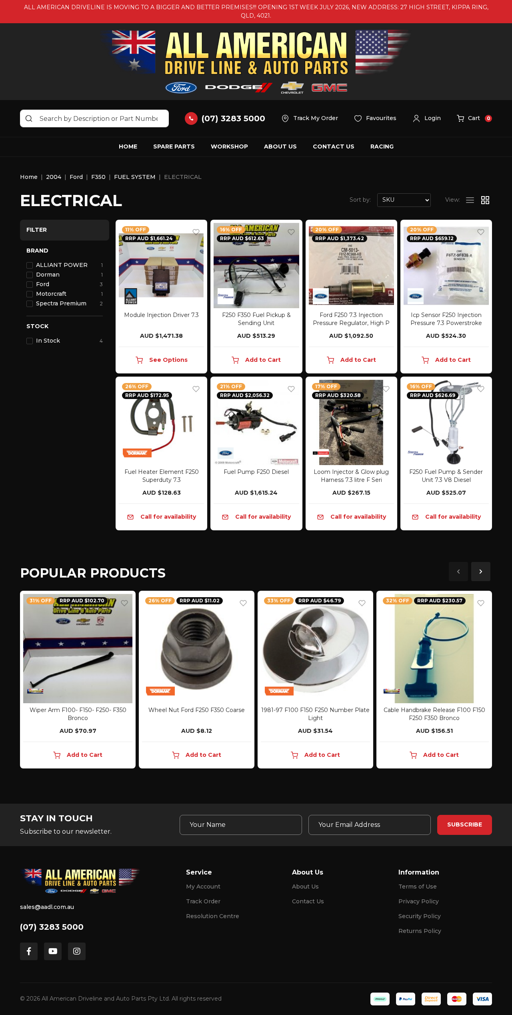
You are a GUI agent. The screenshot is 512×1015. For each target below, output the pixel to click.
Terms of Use (417, 886)
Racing (382, 146)
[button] (426, 118)
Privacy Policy (418, 901)
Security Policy (419, 916)
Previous (458, 571)
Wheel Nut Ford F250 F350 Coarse (196, 710)
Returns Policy (419, 931)
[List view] (470, 200)
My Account (203, 886)
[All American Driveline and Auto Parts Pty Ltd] (256, 62)
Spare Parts (174, 146)
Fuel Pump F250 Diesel (256, 471)
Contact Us (333, 146)
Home (128, 146)
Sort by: (360, 199)
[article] (77, 681)
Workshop (229, 146)
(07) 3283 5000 (52, 927)
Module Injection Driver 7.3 (161, 315)
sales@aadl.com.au (47, 907)
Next (480, 571)
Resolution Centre (212, 916)
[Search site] (29, 118)
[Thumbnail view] (485, 200)
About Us (280, 146)
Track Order (203, 901)
